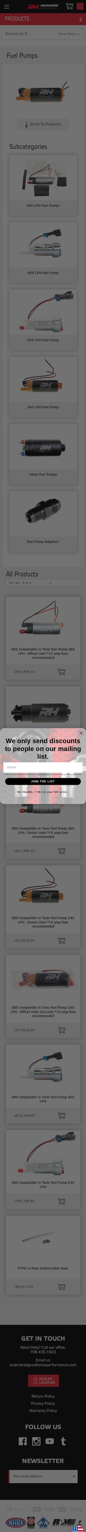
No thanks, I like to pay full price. (43, 791)
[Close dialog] (81, 733)
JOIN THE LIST (43, 781)
